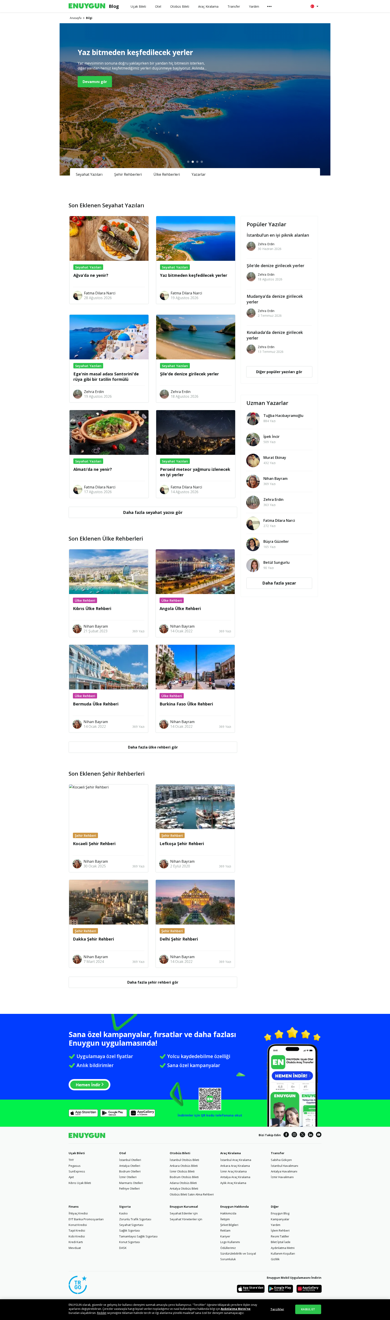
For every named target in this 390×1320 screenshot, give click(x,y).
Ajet (71, 1177)
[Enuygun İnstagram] (294, 1135)
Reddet (101, 1313)
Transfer (277, 1153)
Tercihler (277, 1309)
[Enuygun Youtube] (318, 1135)
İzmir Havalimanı (282, 1177)
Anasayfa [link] (75, 18)
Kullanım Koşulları (283, 1253)
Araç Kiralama (230, 1153)
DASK (123, 1248)
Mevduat (75, 1248)
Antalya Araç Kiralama (235, 1177)
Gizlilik (275, 1259)
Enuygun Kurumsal (184, 1206)
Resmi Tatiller (280, 1236)
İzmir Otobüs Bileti (182, 1171)
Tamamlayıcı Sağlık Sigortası (138, 1236)
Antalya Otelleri (129, 1166)
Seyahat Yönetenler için (186, 1219)
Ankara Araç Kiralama (235, 1166)
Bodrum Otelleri (130, 1171)
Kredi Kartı (76, 1242)
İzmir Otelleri (128, 1177)
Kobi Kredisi (77, 1236)
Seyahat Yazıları (89, 174)
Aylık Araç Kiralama (233, 1183)
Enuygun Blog (280, 1213)
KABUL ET (308, 1309)
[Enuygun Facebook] (286, 1135)
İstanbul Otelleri (130, 1160)
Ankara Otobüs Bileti (184, 1166)
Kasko (123, 1213)
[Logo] (87, 6)
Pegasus (75, 1166)
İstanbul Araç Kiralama (235, 1160)
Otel (122, 1153)
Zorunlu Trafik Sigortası (135, 1219)
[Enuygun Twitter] (302, 1135)
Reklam (225, 1230)
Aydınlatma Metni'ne (236, 1309)
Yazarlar (199, 174)
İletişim (225, 1219)
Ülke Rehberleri (166, 174)
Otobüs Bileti (180, 1153)
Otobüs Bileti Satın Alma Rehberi (192, 1194)
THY (71, 1160)
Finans (74, 1206)
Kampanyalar (280, 1219)
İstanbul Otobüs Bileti (184, 1160)
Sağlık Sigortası (129, 1230)
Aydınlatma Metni (283, 1248)
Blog (114, 6)
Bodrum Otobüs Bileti (184, 1177)
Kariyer (225, 1236)
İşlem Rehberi (280, 1230)
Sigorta (125, 1206)
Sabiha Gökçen (281, 1160)
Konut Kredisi (78, 1225)
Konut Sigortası (129, 1242)
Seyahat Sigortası (131, 1225)
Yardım (275, 1225)
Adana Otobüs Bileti (183, 1183)
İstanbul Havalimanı (284, 1166)
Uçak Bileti (77, 1153)
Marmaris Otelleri (131, 1183)
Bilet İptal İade (280, 1242)
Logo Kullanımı (230, 1242)
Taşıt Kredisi (77, 1230)
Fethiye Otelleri (129, 1188)
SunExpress (77, 1171)
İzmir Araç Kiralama (233, 1171)
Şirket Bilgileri (229, 1225)
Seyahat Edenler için (184, 1213)
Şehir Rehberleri (128, 174)
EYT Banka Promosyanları (86, 1219)
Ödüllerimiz (228, 1248)
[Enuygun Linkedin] (310, 1135)
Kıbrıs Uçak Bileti (80, 1183)
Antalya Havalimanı (284, 1171)
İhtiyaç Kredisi (78, 1213)
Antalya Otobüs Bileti (184, 1188)
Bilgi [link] (89, 18)
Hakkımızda (228, 1213)
